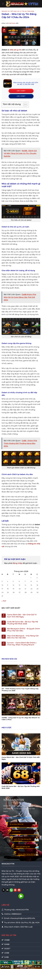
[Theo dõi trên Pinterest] (15, 890)
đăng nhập (17, 563)
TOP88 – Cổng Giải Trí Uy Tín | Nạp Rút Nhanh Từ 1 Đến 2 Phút (21, 718)
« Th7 (4, 601)
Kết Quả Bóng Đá (23, 847)
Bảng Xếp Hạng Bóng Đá (28, 854)
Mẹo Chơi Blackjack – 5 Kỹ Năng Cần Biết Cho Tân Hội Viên (23, 637)
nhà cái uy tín (15, 50)
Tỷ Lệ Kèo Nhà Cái (16, 824)
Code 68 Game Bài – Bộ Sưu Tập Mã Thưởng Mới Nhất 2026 (22, 623)
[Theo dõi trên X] (3, 890)
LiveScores (16, 832)
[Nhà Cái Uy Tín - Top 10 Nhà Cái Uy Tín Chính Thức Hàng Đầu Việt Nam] (22, 4)
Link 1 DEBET (21, 91)
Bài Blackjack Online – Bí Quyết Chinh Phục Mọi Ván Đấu (23, 630)
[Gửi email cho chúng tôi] (7, 890)
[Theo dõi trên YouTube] (19, 890)
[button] (3, 3)
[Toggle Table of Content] (24, 104)
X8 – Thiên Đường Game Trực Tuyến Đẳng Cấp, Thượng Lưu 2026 (20, 689)
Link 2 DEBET (21, 96)
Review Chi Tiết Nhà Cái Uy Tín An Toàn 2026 (18, 11)
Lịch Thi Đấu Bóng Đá (22, 839)
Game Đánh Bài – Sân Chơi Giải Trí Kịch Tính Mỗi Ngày (22, 616)
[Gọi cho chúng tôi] (11, 890)
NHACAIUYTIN (13, 800)
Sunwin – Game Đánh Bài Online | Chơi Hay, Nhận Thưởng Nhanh (21, 644)
